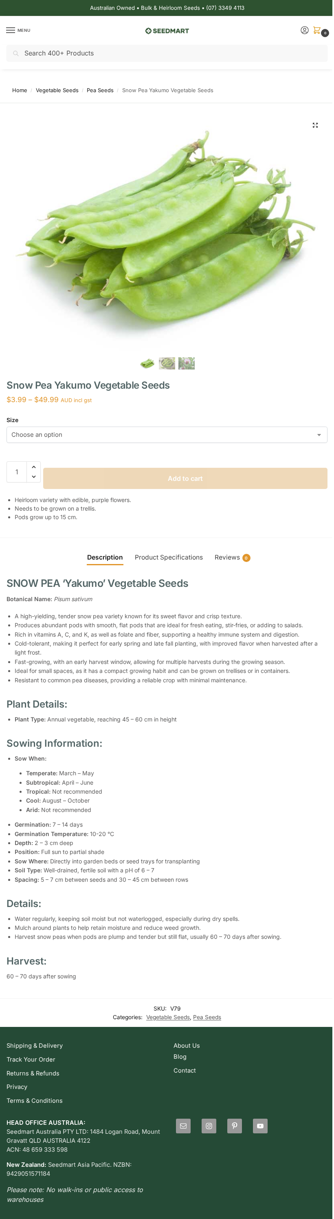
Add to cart (185, 478)
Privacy (17, 1087)
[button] (318, 31)
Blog (180, 1056)
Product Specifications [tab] (169, 557)
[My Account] (305, 30)
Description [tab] (105, 557)
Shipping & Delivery (35, 1045)
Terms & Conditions (35, 1100)
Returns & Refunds (33, 1073)
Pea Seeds (100, 90)
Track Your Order (31, 1059)
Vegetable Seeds (57, 90)
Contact (185, 1070)
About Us (187, 1045)
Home (19, 90)
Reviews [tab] (231, 557)
